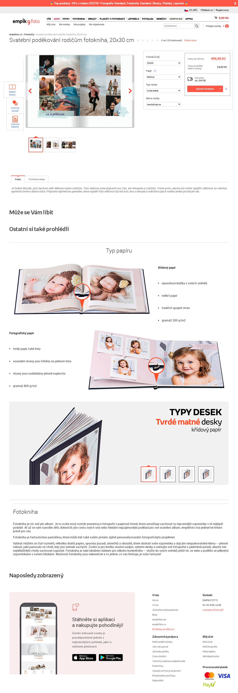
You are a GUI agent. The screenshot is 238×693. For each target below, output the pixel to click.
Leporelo (133, 18)
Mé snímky (64, 24)
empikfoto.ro (159, 624)
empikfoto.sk (159, 619)
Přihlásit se (207, 10)
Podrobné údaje (37, 179)
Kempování (176, 18)
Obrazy (92, 18)
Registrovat (222, 10)
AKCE (57, 18)
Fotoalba (147, 18)
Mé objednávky (96, 24)
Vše (49, 18)
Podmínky (157, 666)
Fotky (66, 18)
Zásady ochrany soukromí (166, 670)
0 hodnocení (175, 40)
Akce (155, 600)
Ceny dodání (159, 656)
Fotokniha (79, 18)
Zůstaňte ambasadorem (165, 610)
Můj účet (51, 24)
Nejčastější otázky (162, 641)
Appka (189, 18)
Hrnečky (161, 18)
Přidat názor (190, 40)
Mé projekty (79, 24)
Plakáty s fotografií (112, 18)
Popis (18, 179)
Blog (154, 614)
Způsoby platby (160, 651)
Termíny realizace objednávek (168, 661)
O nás (155, 605)
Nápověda (157, 680)
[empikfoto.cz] (26, 21)
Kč (224, 18)
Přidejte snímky (213, 26)
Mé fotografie (210, 646)
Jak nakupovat (160, 646)
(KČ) (193, 10)
